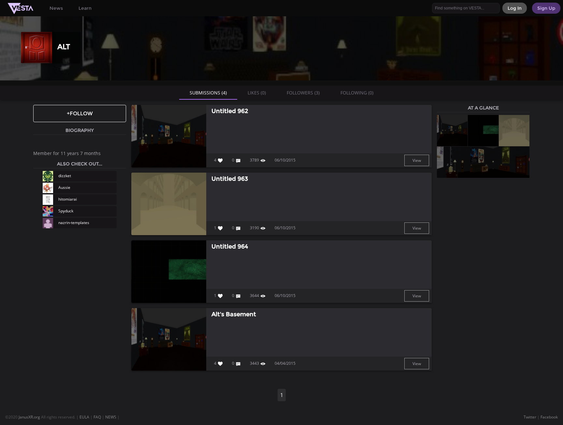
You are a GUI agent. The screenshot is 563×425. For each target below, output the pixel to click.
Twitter (530, 417)
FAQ (97, 417)
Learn (85, 8)
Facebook (549, 417)
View (416, 160)
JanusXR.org (29, 417)
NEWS (110, 417)
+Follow (80, 113)
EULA (84, 417)
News (56, 8)
